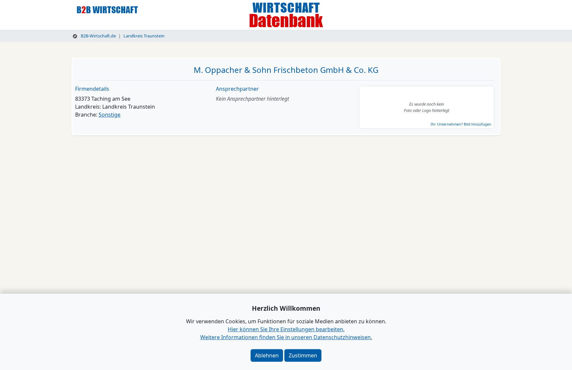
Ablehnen (267, 355)
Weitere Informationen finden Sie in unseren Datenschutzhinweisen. (286, 337)
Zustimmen (303, 355)
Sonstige (109, 114)
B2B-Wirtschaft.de (98, 36)
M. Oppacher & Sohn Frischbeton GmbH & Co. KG (286, 69)
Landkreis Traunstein (144, 36)
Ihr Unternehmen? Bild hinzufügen (461, 124)
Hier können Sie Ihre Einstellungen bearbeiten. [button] (286, 329)
